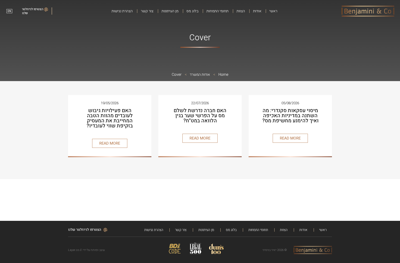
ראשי (273, 11)
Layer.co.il (74, 250)
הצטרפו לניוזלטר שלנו (33, 11)
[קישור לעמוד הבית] (368, 11)
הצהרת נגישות (122, 11)
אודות (257, 11)
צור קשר (147, 11)
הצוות (241, 11)
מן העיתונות (170, 11)
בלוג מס (192, 11)
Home (223, 74)
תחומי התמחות (217, 11)
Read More (290, 138)
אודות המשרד (200, 74)
